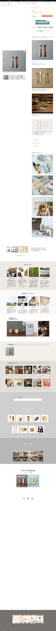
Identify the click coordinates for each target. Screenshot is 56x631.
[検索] (41, 399)
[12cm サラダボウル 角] (28, 383)
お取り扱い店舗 (45, 0)
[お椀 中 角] (46, 370)
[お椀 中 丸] (37, 370)
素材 (34, 27)
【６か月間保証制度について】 (20, 255)
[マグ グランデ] (46, 328)
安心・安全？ (35, 145)
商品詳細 (39, 27)
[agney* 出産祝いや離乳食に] (33, 481)
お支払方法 (45, 27)
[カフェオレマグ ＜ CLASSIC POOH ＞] (37, 383)
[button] (19, 3)
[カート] (54, 3)
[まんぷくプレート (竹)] (19, 383)
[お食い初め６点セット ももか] (46, 383)
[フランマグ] (28, 370)
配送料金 (51, 27)
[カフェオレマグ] (14, 328)
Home (2, 5)
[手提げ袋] (30, 328)
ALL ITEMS (5, 5)
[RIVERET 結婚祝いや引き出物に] (22, 481)
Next (50, 272)
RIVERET (9, 5)
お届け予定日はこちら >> (42, 22)
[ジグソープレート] (9, 383)
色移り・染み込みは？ (37, 142)
